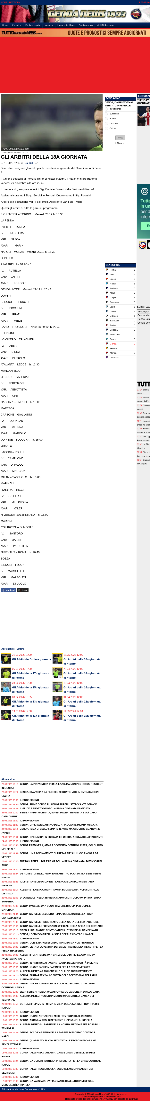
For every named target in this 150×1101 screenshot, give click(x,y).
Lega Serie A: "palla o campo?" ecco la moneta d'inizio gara (60, 991)
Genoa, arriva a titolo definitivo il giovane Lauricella (56, 1020)
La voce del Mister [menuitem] (66, 25)
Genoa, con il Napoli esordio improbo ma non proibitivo (57, 942)
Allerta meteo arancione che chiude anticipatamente (56, 971)
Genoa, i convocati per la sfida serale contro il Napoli (57, 934)
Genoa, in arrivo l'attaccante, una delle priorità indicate (59, 963)
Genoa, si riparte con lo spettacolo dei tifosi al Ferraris (58, 975)
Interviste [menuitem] (49, 25)
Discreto (114, 123)
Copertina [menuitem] (16, 25)
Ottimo (113, 128)
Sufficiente (114, 113)
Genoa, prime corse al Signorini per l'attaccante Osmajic (59, 804)
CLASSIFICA (113, 265)
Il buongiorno (29, 800)
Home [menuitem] (5, 25)
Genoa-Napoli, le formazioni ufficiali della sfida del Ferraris (61, 926)
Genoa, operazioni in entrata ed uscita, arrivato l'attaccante (61, 837)
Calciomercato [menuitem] (86, 25)
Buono (113, 118)
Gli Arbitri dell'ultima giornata (31, 659)
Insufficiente (115, 109)
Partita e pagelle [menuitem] (32, 25)
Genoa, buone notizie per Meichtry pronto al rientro (56, 1016)
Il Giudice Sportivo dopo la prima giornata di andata (55, 808)
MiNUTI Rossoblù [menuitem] (105, 25)
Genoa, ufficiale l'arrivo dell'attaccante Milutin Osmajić (59, 824)
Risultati (120, 143)
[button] (120, 137)
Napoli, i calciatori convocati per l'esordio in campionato (59, 930)
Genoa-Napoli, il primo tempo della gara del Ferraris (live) (59, 922)
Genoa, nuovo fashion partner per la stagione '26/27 (55, 967)
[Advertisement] (30, 619)
